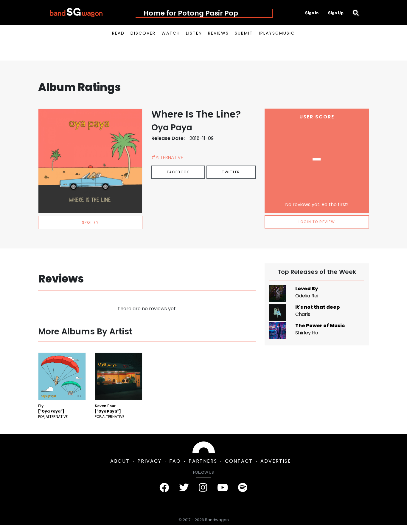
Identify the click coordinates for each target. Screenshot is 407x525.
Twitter (231, 172)
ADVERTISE (275, 461)
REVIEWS (218, 33)
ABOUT (120, 461)
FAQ (175, 461)
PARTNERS (203, 461)
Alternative (57, 416)
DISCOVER (143, 33)
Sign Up (336, 13)
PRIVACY (149, 461)
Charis (302, 314)
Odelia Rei (306, 295)
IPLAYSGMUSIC (277, 33)
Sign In (312, 13)
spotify (90, 222)
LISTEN (194, 33)
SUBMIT (244, 33)
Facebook (178, 172)
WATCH (170, 33)
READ (118, 33)
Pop (41, 416)
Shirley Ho (306, 332)
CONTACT (239, 461)
